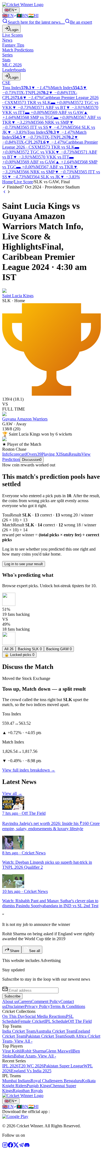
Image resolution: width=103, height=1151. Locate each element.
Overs (34, 454)
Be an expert (81, 22)
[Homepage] (22, 4)
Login (14, 30)
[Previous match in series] (4, 192)
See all (34, 951)
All (8, 649)
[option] (9, 15)
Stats (64, 454)
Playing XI (50, 454)
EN (9, 10)
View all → (12, 793)
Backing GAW (59, 649)
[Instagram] (5, 1146)
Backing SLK (30, 649)
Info (5, 454)
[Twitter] (16, 1146)
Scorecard (18, 454)
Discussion (31, 460)
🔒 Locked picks (19, 655)
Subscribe (12, 996)
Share (14, 951)
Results (75, 454)
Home (7, 181)
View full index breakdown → (28, 770)
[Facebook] (10, 1146)
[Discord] (27, 1146)
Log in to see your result (23, 564)
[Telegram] (21, 1146)
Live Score (23, 181)
